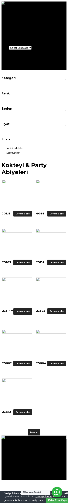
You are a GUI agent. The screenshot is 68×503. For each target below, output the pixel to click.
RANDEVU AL (18, 36)
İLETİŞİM (15, 44)
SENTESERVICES (12, 446)
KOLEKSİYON (18, 29)
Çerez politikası (44, 496)
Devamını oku (23, 213)
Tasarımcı (24, 21)
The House (24, 25)
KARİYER (15, 40)
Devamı (34, 432)
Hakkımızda (17, 17)
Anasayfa (16, 14)
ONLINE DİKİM (19, 32)
